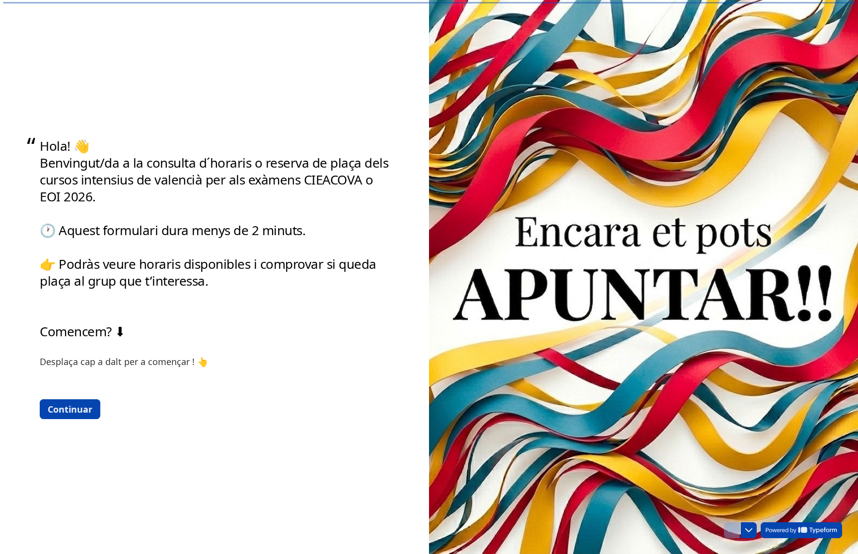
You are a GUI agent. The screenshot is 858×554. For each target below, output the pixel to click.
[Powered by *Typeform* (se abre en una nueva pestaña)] (801, 530)
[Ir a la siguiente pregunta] (749, 530)
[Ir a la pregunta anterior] (732, 530)
